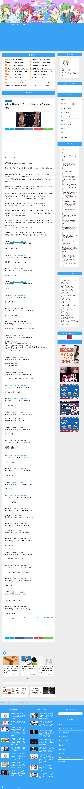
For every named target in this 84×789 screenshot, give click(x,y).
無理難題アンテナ (66, 315)
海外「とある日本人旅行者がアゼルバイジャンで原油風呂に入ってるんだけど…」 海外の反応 (69, 178)
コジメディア (64, 314)
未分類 (64, 128)
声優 (63, 120)
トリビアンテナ (65, 298)
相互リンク (15, 25)
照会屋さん (64, 311)
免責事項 (18, 787)
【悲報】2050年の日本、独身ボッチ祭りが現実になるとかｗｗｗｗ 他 (49, 71)
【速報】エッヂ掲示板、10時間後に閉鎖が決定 (18, 71)
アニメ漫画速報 (66, 108)
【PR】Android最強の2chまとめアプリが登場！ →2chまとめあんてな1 (69, 322)
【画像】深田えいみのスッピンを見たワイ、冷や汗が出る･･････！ (23, 68)
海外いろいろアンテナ (67, 310)
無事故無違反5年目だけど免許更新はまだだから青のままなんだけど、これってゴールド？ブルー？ (69, 229)
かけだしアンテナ (66, 307)
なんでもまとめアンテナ (67, 290)
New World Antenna (66, 286)
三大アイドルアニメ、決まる (14, 74)
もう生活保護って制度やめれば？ (15, 59)
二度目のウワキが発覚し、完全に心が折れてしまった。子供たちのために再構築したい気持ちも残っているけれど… (69, 163)
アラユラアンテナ (66, 299)
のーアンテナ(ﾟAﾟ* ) (66, 301)
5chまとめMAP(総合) (67, 317)
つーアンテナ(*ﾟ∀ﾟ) (66, 318)
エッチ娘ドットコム (66, 289)
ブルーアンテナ (65, 304)
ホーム (6, 25)
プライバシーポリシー (29, 25)
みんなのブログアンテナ (67, 287)
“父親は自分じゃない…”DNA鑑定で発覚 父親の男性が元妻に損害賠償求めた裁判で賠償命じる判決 (69, 249)
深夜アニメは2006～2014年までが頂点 (16, 80)
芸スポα (64, 137)
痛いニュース (8, 100)
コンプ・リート (65, 282)
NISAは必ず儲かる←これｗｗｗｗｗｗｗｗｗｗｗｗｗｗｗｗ (69, 170)
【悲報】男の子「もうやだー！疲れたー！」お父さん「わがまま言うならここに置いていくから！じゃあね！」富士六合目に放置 (69, 258)
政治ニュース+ (66, 124)
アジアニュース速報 (68, 104)
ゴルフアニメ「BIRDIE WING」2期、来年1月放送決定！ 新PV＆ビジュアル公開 (52, 83)
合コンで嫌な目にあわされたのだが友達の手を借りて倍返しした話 (69, 222)
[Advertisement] (42, 39)
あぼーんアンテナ (66, 293)
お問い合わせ (43, 25)
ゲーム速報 (65, 112)
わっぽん (63, 285)
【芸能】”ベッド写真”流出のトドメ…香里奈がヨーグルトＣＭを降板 (48, 74)
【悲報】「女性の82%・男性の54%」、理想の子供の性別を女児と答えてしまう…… (69, 236)
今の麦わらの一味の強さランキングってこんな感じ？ (45, 77)
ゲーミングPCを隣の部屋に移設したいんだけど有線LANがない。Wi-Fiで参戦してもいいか (69, 155)
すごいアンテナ (65, 292)
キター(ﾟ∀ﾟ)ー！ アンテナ (68, 305)
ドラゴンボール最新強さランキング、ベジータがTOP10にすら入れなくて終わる (51, 80)
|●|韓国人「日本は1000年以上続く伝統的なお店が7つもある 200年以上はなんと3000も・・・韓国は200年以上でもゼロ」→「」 (69, 195)
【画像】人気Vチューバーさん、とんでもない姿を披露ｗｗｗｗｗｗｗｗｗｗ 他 (51, 68)
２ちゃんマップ (65, 324)
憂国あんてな (64, 313)
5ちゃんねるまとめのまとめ (68, 280)
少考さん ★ (11, 157)
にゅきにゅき (64, 283)
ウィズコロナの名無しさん (18, 242)
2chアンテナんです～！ (67, 308)
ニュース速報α (66, 116)
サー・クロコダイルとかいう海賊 (15, 83)
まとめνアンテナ (65, 279)
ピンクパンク (64, 302)
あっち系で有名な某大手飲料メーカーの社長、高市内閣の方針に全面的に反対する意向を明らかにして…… (69, 203)
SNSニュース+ (66, 100)
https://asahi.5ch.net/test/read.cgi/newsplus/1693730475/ (34, 618)
